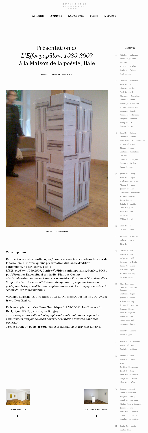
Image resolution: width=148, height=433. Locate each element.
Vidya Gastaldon (128, 258)
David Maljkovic (128, 425)
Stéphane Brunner (128, 118)
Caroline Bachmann (129, 80)
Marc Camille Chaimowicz (132, 140)
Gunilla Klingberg (129, 366)
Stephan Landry (127, 396)
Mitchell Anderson (129, 54)
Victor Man (125, 429)
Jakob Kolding (127, 370)
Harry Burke (126, 122)
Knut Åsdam (125, 73)
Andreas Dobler (127, 196)
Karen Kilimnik (127, 359)
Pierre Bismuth (127, 99)
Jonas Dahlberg (127, 173)
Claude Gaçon (126, 250)
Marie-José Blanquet (130, 103)
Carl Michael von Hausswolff (128, 288)
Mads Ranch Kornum (129, 374)
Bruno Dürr (125, 214)
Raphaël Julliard (128, 348)
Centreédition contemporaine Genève (74, 6)
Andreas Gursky (127, 273)
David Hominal (127, 320)
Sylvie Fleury (127, 239)
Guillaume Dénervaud (130, 192)
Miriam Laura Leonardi (131, 403)
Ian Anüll (125, 62)
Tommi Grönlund (127, 265)
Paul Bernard (126, 91)
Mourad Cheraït (127, 143)
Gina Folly (125, 243)
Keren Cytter (126, 166)
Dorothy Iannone (128, 330)
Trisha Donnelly (128, 203)
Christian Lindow (128, 415)
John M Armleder (128, 66)
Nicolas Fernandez (129, 236)
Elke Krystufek (127, 381)
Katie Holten (126, 316)
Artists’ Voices (128, 69)
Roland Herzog (127, 301)
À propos (110, 15)
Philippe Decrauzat (129, 180)
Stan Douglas (126, 207)
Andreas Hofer (127, 308)
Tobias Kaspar (127, 355)
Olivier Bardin (127, 87)
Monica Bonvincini (129, 106)
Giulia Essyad (127, 229)
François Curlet (128, 162)
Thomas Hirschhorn (129, 304)
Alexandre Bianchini (130, 95)
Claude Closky (127, 147)
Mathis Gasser (127, 254)
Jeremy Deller (127, 188)
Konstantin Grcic (128, 261)
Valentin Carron (128, 136)
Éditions (56, 15)
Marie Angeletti (128, 58)
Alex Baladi (126, 84)
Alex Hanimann (127, 283)
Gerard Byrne (126, 125)
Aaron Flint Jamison (130, 341)
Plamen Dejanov (127, 184)
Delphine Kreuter (128, 378)
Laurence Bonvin (128, 110)
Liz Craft (125, 155)
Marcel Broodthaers (129, 114)
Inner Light (126, 334)
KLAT (122, 363)
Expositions (76, 15)
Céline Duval (126, 218)
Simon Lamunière (128, 392)
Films (94, 15)
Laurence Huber (127, 323)
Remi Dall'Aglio (128, 177)
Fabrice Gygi (126, 276)
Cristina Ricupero (129, 158)
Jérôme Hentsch (127, 297)
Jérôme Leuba (126, 407)
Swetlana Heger (127, 293)
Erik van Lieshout (129, 411)
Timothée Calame (128, 132)
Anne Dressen (126, 211)
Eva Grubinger (127, 269)
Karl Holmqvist (127, 312)
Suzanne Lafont (127, 388)
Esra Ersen (125, 225)
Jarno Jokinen (127, 344)
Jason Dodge (126, 199)
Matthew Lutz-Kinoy (129, 418)
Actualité (38, 15)
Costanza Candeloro (129, 151)
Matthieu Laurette (129, 400)
